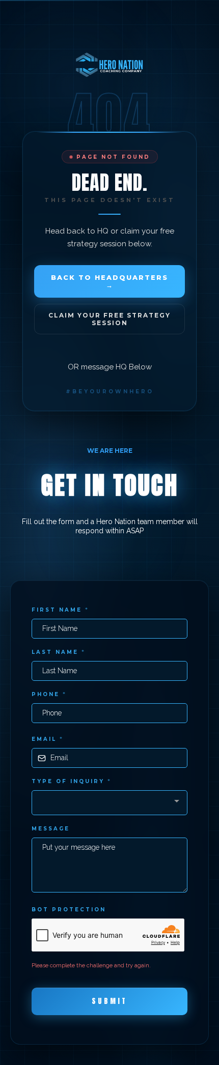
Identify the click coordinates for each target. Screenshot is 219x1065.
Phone (49, 694)
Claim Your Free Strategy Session (109, 319)
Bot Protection (69, 909)
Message (51, 828)
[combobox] (109, 802)
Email (48, 739)
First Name (60, 610)
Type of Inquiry (72, 781)
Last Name (59, 652)
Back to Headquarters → (109, 281)
